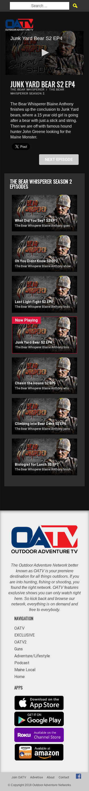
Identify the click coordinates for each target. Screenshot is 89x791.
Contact (64, 777)
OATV (19, 628)
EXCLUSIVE (24, 635)
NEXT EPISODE (59, 159)
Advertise (36, 777)
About (51, 777)
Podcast (21, 662)
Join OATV (18, 777)
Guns (18, 649)
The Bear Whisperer (27, 89)
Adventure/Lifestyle (32, 656)
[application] (44, 53)
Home (19, 676)
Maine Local (24, 669)
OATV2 (20, 642)
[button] (44, 52)
